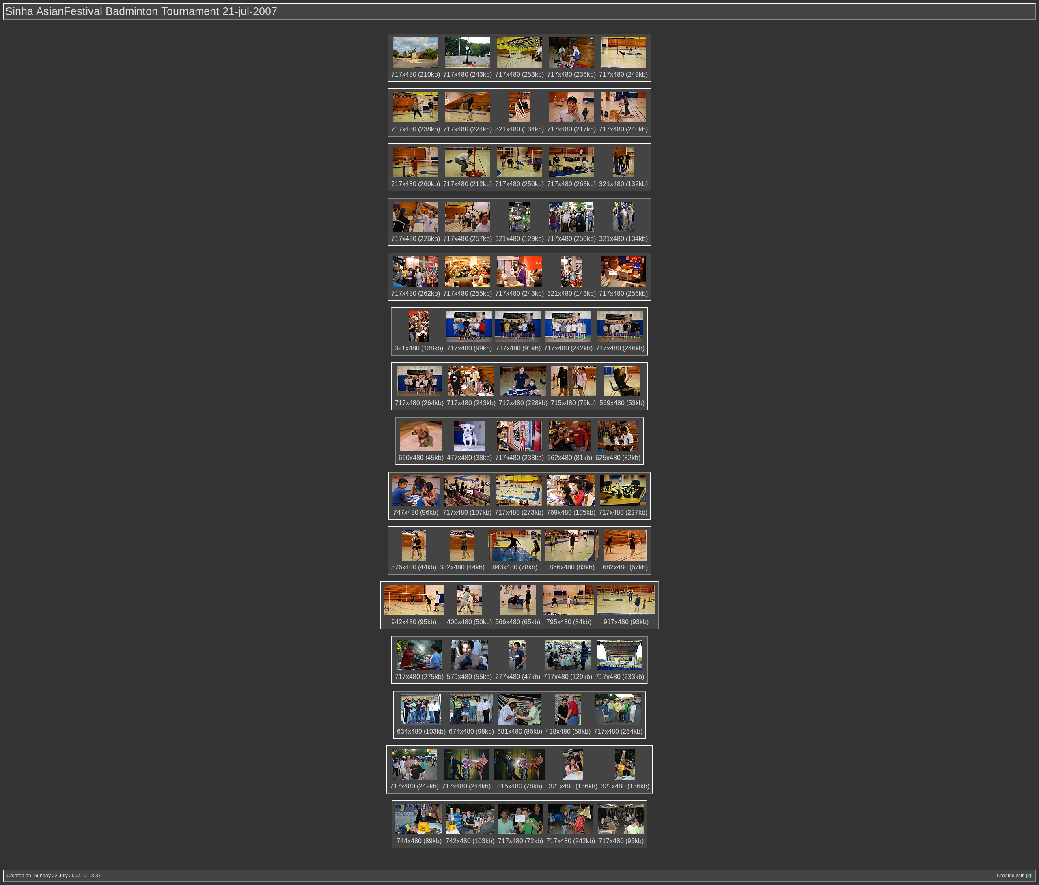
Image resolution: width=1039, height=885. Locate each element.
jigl (1029, 876)
